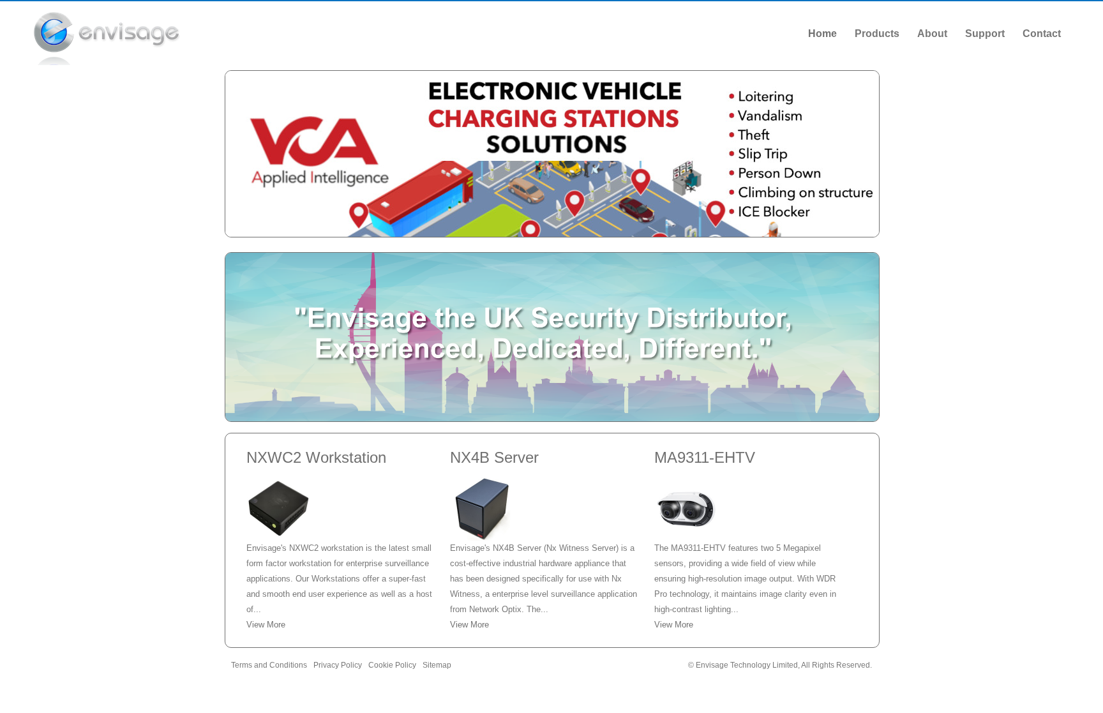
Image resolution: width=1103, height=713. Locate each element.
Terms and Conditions (269, 665)
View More (265, 624)
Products (877, 33)
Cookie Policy (392, 665)
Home (822, 33)
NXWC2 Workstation (316, 457)
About (932, 33)
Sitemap (437, 665)
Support (985, 33)
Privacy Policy (337, 665)
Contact (1042, 33)
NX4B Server (494, 457)
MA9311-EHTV (704, 457)
